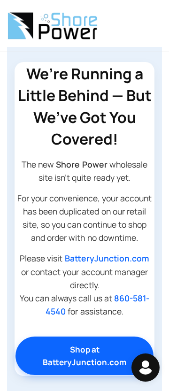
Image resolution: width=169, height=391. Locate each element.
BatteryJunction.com (107, 258)
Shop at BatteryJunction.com (84, 356)
